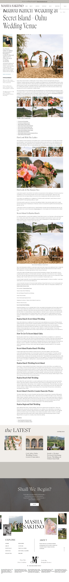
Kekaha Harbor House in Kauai (23, 286)
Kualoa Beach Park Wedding (24, 131)
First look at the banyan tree (24, 122)
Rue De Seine (37, 209)
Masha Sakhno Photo (27, 288)
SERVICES (37, 6)
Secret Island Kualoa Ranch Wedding (25, 128)
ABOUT (31, 6)
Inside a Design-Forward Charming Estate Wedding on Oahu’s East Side (54, 456)
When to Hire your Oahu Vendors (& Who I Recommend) (9, 81)
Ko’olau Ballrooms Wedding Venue (25, 421)
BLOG (50, 6)
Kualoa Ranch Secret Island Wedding (25, 125)
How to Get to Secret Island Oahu (25, 127)
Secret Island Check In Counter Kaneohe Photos (28, 133)
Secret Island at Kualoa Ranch (24, 124)
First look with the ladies (23, 121)
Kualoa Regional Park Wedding (24, 134)
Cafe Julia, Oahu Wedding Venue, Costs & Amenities (33, 455)
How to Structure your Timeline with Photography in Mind (8, 87)
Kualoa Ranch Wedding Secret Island (25, 130)
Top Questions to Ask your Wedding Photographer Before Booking (8, 93)
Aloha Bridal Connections (57, 93)
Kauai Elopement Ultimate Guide (24, 420)
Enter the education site (42, 1)
